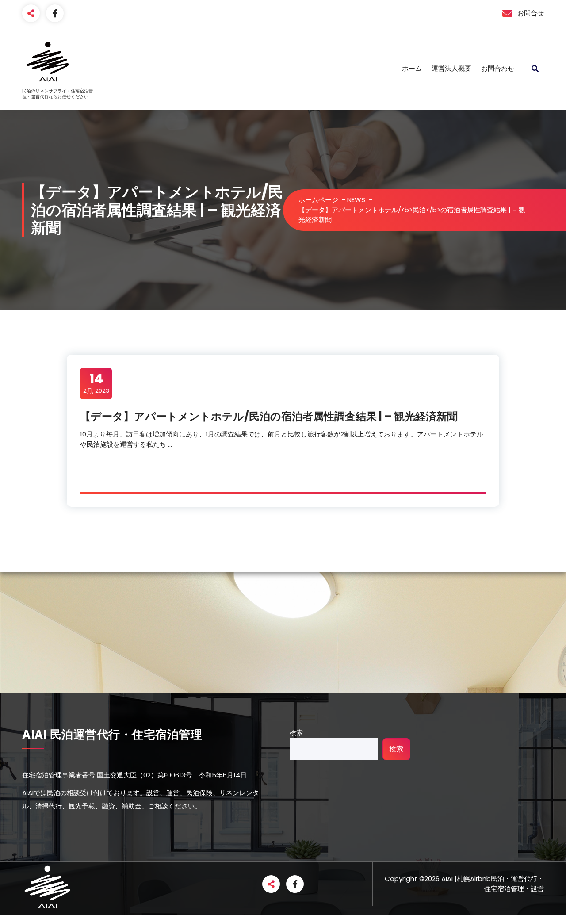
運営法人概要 (451, 68)
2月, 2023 (96, 383)
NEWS (356, 199)
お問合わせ (497, 68)
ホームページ (318, 199)
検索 (296, 732)
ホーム (412, 68)
